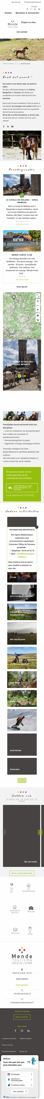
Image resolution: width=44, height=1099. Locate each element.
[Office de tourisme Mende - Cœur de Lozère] (12, 24)
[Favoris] (31, 9)
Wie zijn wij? (16, 2)
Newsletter (22, 1017)
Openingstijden (22, 985)
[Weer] (27, 9)
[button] (35, 9)
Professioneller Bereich (32, 2)
